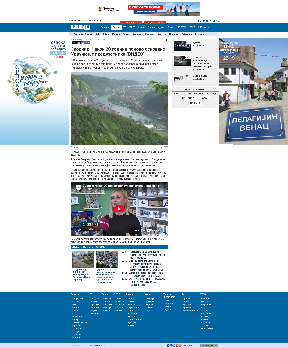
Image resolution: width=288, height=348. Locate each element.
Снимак (197, 57)
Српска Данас (200, 76)
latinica (88, 21)
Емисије (95, 307)
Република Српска (83, 34)
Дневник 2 (198, 42)
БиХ (97, 34)
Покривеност (207, 313)
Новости (95, 298)
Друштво (173, 34)
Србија (105, 34)
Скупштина (133, 307)
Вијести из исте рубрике (88, 247)
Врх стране (207, 346)
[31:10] (182, 45)
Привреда (149, 34)
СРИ (189, 93)
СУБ (207, 93)
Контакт (205, 319)
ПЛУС (132, 27)
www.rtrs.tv (99, 346)
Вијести (116, 27)
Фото (184, 294)
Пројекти (205, 322)
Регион (116, 34)
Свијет (126, 34)
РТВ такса (203, 27)
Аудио (161, 27)
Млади (131, 325)
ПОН (175, 93)
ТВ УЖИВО (131, 22)
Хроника (137, 34)
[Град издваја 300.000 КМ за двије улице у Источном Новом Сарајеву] (83, 258)
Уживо (94, 301)
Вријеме (199, 34)
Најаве (94, 310)
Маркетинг (206, 304)
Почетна (105, 27)
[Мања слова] (163, 40)
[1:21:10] (182, 60)
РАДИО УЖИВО (155, 22)
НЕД (214, 93)
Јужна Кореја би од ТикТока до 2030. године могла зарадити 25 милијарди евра (144, 282)
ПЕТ (201, 93)
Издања (169, 307)
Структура (206, 316)
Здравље (77, 334)
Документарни (135, 319)
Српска (186, 298)
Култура (162, 34)
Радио (141, 27)
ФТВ (190, 345)
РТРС (192, 27)
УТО (182, 93)
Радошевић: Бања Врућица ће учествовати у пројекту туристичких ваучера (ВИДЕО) (143, 255)
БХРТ (185, 345)
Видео (151, 27)
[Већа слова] (166, 40)
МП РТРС (182, 27)
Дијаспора (187, 34)
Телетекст (96, 313)
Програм (95, 304)
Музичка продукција (169, 295)
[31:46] (182, 79)
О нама (168, 301)
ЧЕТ (195, 93)
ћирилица (97, 21)
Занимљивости (79, 322)
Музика (149, 307)
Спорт (171, 27)
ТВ (124, 27)
